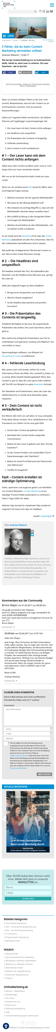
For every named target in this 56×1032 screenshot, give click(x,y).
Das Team (10, 998)
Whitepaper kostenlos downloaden (21, 961)
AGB (7, 1012)
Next (50, 819)
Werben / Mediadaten (15, 991)
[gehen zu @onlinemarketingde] (43, 12)
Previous (6, 819)
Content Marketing (32, 491)
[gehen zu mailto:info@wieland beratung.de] (32, 531)
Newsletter (38, 384)
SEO (30, 187)
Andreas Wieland (18, 525)
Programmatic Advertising (17, 937)
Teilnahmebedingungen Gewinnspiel (22, 1016)
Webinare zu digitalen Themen (19, 964)
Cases (15, 40)
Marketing (27, 236)
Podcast (9, 978)
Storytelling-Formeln (11, 356)
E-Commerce (11, 934)
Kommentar (9, 705)
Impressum (11, 1005)
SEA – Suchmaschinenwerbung (19, 930)
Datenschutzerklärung (18, 768)
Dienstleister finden (14, 968)
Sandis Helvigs (48, 40)
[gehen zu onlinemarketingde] (40, 11)
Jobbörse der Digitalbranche (18, 971)
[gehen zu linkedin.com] (47, 12)
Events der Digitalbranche (17, 975)
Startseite (6, 40)
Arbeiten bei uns (13, 1002)
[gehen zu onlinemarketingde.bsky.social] (51, 12)
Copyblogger (46, 516)
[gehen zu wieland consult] (32, 534)
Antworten (7, 627)
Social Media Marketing (16, 923)
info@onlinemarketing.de (19, 755)
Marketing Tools (13, 941)
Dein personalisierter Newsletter (20, 957)
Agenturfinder (12, 954)
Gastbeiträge (11, 995)
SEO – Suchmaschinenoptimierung (21, 927)
